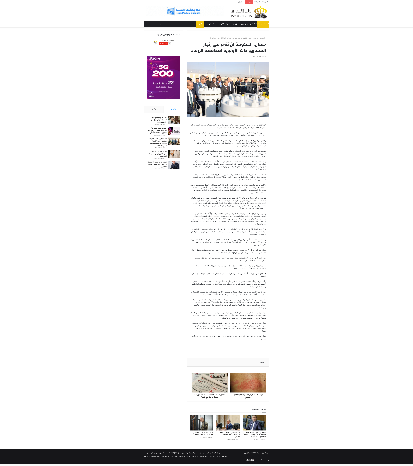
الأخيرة (173, 109)
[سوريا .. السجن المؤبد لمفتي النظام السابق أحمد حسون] (201, 422)
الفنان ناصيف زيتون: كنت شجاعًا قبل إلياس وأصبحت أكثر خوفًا (158, 154)
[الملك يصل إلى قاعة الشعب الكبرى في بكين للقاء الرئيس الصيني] (228, 422)
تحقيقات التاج (225, 24)
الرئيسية (262, 38)
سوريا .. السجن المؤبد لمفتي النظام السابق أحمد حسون (203, 433)
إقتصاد (188, 456)
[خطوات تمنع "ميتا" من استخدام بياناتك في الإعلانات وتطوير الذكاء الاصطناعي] (174, 131)
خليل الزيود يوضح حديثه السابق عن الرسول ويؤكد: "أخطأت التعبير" (157, 120)
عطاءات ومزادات (209, 24)
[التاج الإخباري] (249, 12)
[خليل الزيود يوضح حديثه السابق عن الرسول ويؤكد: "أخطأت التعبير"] (174, 120)
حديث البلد (182, 456)
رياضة (218, 24)
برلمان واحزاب (235, 24)
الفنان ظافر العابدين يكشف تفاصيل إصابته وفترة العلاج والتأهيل (157, 164)
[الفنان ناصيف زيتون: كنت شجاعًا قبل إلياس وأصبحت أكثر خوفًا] (174, 154)
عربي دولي (244, 24)
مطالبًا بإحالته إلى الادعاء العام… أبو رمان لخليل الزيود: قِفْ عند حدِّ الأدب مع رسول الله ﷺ (254, 434)
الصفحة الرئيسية (263, 24)
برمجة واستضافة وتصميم (262, 460)
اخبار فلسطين (203, 456)
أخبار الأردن (253, 24)
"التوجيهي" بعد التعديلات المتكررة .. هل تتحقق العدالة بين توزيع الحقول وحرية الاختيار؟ (158, 142)
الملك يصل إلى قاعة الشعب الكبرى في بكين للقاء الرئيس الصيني (230, 434)
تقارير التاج (174, 456)
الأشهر (153, 109)
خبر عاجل (256, 38)
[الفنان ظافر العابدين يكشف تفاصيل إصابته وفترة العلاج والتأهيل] (174, 165)
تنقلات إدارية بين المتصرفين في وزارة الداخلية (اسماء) (228, 2)
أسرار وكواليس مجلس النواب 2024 (159, 456)
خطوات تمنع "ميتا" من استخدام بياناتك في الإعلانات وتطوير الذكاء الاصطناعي (157, 130)
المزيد (200, 24)
